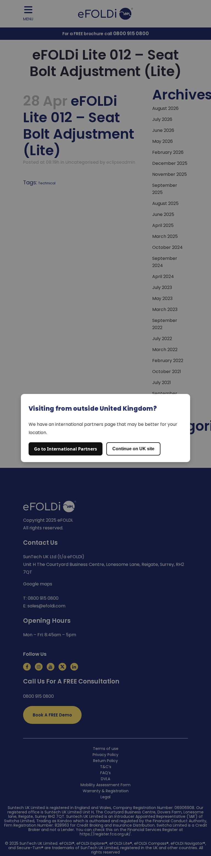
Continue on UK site (133, 448)
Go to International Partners (65, 449)
